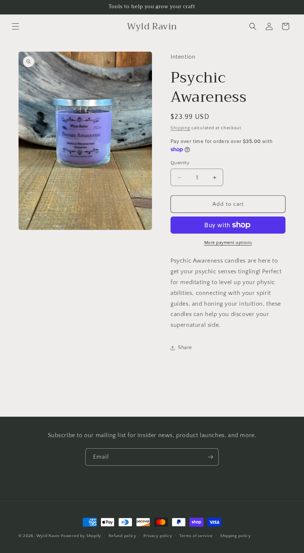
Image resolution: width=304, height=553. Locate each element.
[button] (15, 26)
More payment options (228, 242)
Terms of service (196, 536)
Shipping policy (235, 536)
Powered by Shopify (81, 536)
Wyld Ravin (48, 536)
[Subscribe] (210, 457)
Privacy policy (157, 536)
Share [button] (185, 348)
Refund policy (122, 536)
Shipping (180, 128)
